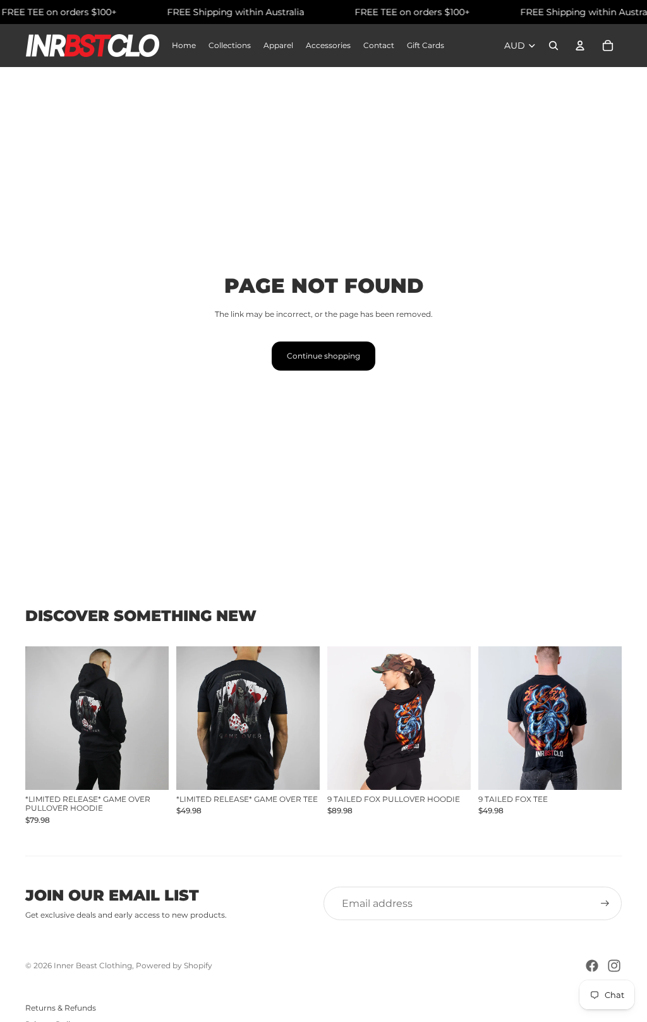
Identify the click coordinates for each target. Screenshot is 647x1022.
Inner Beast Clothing (93, 965)
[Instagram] (614, 965)
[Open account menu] (580, 45)
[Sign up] (605, 903)
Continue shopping (323, 355)
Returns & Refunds (60, 1008)
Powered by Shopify (174, 965)
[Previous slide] (35, 718)
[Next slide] (159, 718)
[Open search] (553, 45)
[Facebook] (592, 965)
